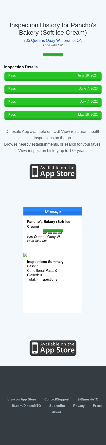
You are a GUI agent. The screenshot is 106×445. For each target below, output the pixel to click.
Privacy (79, 406)
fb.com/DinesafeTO (26, 406)
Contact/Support (56, 399)
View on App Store (21, 399)
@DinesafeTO (88, 399)
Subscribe (57, 406)
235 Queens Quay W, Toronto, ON (53, 40)
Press (97, 406)
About (56, 412)
